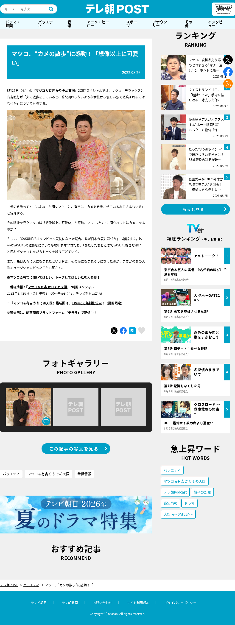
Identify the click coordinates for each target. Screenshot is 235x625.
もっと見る (194, 209)
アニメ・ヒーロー (98, 23)
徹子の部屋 (202, 492)
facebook (228, 71)
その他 (188, 23)
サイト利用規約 (138, 602)
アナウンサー (159, 23)
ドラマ (189, 503)
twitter (228, 59)
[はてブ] (132, 330)
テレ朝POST (117, 9)
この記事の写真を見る (74, 449)
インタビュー (215, 23)
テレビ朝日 (39, 602)
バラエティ (45, 23)
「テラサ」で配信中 (79, 312)
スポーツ (131, 23)
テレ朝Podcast (175, 492)
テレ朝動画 (70, 602)
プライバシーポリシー (180, 602)
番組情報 (84, 473)
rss (228, 83)
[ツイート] (114, 330)
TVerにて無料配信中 (87, 303)
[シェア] (123, 330)
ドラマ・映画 (13, 23)
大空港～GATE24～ (178, 514)
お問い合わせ (102, 602)
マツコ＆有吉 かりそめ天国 (55, 90)
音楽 (69, 23)
